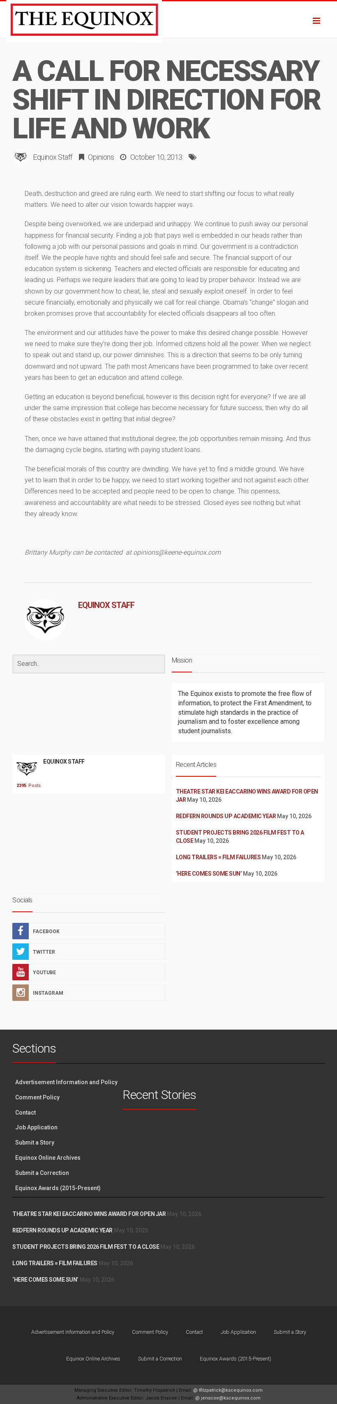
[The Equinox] (168, 19)
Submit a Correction (42, 1173)
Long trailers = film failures (218, 857)
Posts (26, 785)
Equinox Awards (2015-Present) (58, 1188)
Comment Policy (37, 1097)
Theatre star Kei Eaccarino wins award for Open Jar (89, 1214)
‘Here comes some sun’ (209, 873)
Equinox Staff (53, 157)
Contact (25, 1112)
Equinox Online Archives (48, 1157)
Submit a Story (34, 1142)
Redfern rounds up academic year (226, 816)
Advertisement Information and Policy (66, 1082)
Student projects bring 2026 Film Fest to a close (85, 1246)
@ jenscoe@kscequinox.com (228, 1398)
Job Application (36, 1127)
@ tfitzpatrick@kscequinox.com (228, 1390)
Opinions (101, 157)
